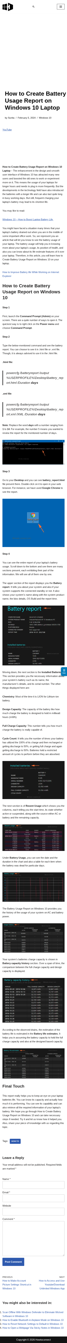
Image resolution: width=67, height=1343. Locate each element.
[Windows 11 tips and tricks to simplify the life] (7, 6)
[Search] (33, 7)
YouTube (7, 129)
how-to (15, 1141)
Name (6, 1179)
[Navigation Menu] (61, 6)
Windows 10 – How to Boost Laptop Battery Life (28, 219)
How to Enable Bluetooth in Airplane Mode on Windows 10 (33, 1320)
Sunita (11, 118)
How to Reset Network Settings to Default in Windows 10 (32, 1324)
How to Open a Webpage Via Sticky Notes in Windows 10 (33, 1327)
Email (6, 1192)
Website (6, 1205)
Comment (8, 1219)
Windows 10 (45, 118)
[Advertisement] (33, 54)
